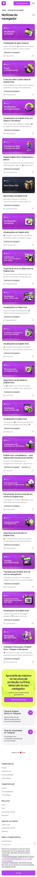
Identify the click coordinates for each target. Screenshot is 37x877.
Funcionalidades (7, 775)
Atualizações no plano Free (15, 419)
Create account (22, 3)
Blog (4, 10)
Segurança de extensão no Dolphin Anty (15, 534)
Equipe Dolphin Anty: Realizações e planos (18, 158)
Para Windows (7, 841)
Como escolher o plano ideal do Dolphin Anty (17, 80)
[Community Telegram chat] (18, 736)
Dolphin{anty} (8, 763)
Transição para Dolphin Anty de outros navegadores (16, 573)
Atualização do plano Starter (16, 43)
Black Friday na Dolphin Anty (15, 196)
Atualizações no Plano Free (15, 307)
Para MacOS (6, 845)
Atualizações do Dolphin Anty (16, 232)
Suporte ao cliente (8, 812)
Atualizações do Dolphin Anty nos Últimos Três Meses (18, 119)
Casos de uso (6, 771)
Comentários (6, 778)
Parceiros (5, 815)
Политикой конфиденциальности (13, 859)
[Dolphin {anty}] (4, 3)
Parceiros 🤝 (26, 467)
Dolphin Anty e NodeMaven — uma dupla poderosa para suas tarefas (18, 456)
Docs (3, 805)
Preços (4, 768)
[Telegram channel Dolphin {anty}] (18, 717)
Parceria (5, 831)
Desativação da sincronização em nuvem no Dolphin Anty (18, 495)
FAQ (3, 808)
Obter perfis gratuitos (18, 700)
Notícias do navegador (16, 10)
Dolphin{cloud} (8, 784)
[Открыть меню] (33, 3)
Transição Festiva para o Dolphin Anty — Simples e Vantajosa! (17, 648)
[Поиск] (33, 15)
